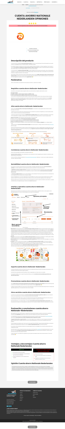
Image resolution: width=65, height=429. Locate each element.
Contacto (34, 397)
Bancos (21, 400)
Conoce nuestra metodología (29, 415)
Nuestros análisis (35, 394)
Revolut (52, 124)
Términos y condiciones (39, 421)
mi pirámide (39, 329)
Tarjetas (21, 394)
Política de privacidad (25, 421)
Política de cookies (32, 421)
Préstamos (21, 397)
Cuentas (21, 392)
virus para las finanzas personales (31, 157)
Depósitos (21, 395)
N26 (50, 124)
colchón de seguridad (48, 316)
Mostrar (36, 12)
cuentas (26, 4)
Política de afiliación (37, 415)
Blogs (34, 395)
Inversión (21, 398)
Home (23, 4)
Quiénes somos (35, 392)
